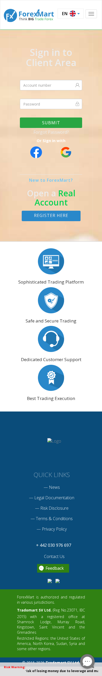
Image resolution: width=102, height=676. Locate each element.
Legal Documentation (54, 498)
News (54, 487)
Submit (51, 123)
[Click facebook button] (36, 152)
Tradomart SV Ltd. (34, 610)
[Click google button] (66, 152)
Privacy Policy (54, 529)
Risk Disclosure (54, 508)
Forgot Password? (51, 132)
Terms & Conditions (54, 518)
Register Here (51, 215)
